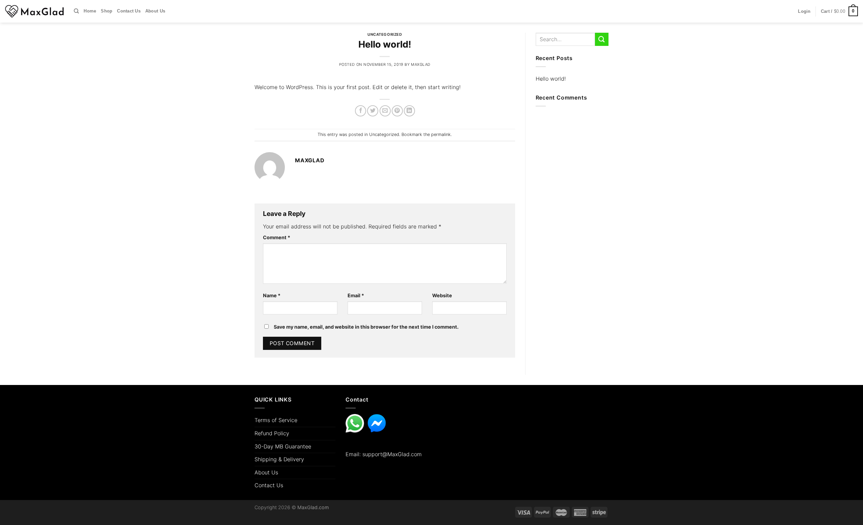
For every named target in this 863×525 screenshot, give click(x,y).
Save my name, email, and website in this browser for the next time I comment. (366, 327)
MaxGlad (420, 64)
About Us (155, 10)
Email (356, 295)
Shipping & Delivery (279, 459)
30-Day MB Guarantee (283, 446)
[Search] (76, 11)
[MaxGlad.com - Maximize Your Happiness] (34, 11)
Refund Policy (272, 433)
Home (90, 10)
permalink (441, 134)
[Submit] (601, 39)
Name (271, 295)
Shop (106, 10)
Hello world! (551, 78)
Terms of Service (276, 420)
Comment (276, 237)
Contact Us (129, 10)
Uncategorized (384, 34)
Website (442, 295)
